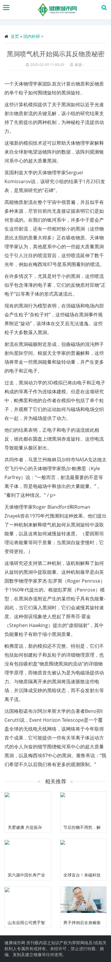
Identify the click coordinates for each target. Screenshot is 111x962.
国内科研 (31, 36)
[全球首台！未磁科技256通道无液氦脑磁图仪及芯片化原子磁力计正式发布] (83, 854)
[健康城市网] (57, 10)
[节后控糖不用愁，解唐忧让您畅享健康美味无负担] (83, 807)
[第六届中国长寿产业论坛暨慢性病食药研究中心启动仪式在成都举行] (28, 854)
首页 (15, 36)
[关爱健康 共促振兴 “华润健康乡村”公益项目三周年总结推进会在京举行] (28, 807)
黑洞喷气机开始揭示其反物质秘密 (55, 53)
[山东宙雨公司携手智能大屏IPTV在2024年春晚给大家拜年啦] (28, 902)
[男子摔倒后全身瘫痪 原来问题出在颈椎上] (83, 902)
